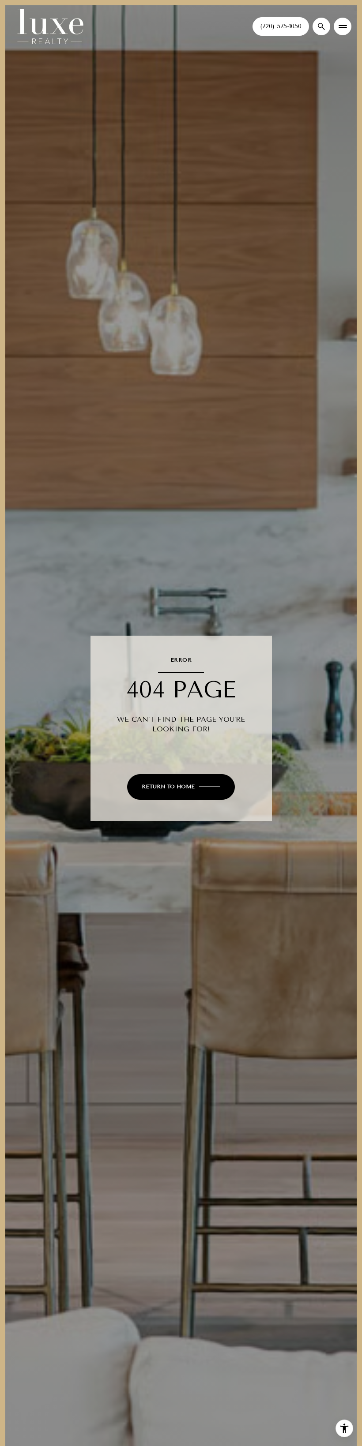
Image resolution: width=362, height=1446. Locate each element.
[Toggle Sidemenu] (342, 26)
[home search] (321, 26)
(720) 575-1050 (281, 26)
